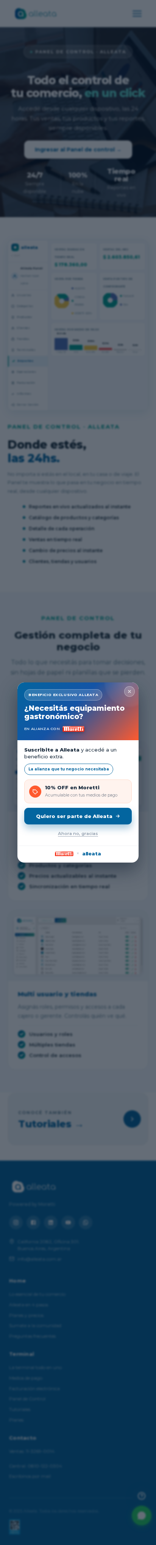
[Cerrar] (129, 691)
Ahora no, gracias (78, 833)
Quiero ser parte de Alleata (74, 816)
